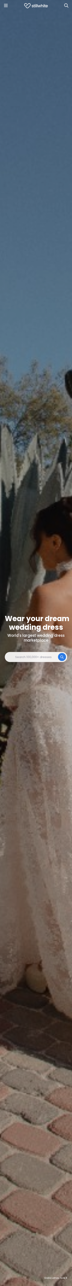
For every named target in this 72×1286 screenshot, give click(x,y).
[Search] (66, 6)
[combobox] (36, 657)
